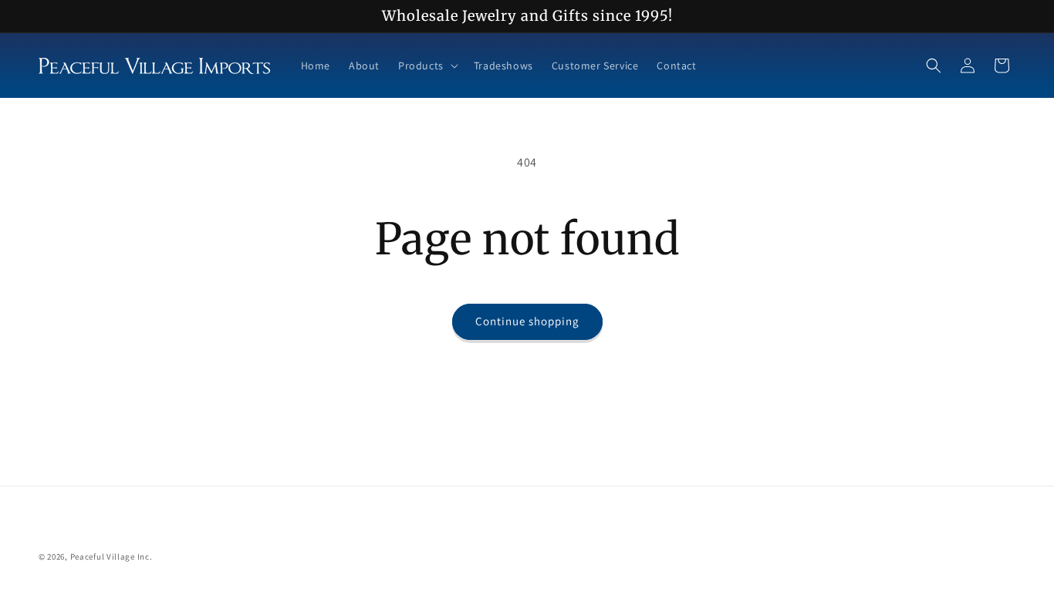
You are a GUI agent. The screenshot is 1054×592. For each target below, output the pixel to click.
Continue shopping (527, 321)
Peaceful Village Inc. (111, 556)
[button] (427, 65)
